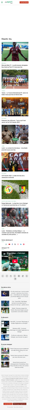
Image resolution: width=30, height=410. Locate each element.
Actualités (19, 381)
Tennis (3, 90)
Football (4, 118)
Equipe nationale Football (9, 201)
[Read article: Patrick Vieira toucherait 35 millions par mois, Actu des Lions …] (5, 357)
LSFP (22, 384)
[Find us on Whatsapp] (6, 244)
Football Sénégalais (10, 380)
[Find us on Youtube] (9, 244)
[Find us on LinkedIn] (21, 244)
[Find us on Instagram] (18, 244)
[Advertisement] (15, 20)
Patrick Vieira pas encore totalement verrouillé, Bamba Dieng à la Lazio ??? (19, 350)
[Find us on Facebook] (12, 244)
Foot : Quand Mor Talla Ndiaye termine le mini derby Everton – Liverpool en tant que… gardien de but (19, 303)
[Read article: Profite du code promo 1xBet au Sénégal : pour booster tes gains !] (5, 337)
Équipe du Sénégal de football (12, 378)
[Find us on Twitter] (15, 244)
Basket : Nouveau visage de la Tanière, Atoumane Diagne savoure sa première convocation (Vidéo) (19, 310)
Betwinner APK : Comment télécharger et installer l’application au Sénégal (19, 330)
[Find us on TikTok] (23, 276)
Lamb (3, 146)
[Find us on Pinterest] (23, 244)
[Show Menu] (2, 2)
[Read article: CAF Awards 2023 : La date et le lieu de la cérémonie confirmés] (15, 162)
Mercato (4, 63)
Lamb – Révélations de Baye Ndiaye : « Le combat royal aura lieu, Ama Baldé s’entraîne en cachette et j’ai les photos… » (15, 232)
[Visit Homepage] (8, 2)
